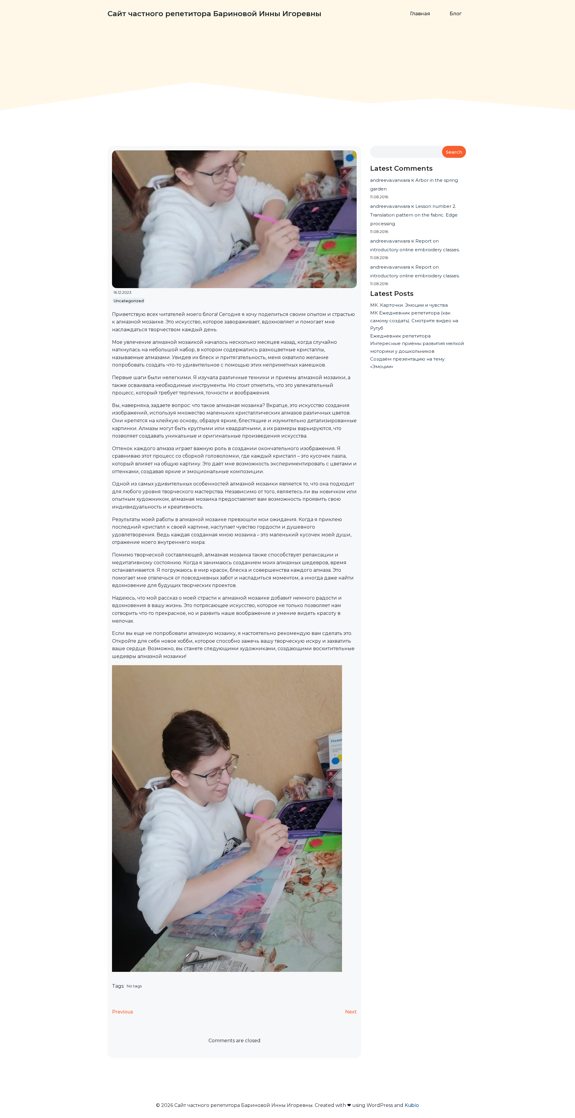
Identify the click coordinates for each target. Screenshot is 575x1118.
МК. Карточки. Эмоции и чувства (409, 305)
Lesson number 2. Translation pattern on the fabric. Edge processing (414, 214)
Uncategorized (129, 300)
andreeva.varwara (390, 180)
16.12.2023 (122, 292)
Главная (420, 13)
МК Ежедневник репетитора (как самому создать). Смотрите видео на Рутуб (414, 320)
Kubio (412, 1105)
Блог (455, 13)
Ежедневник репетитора (400, 336)
